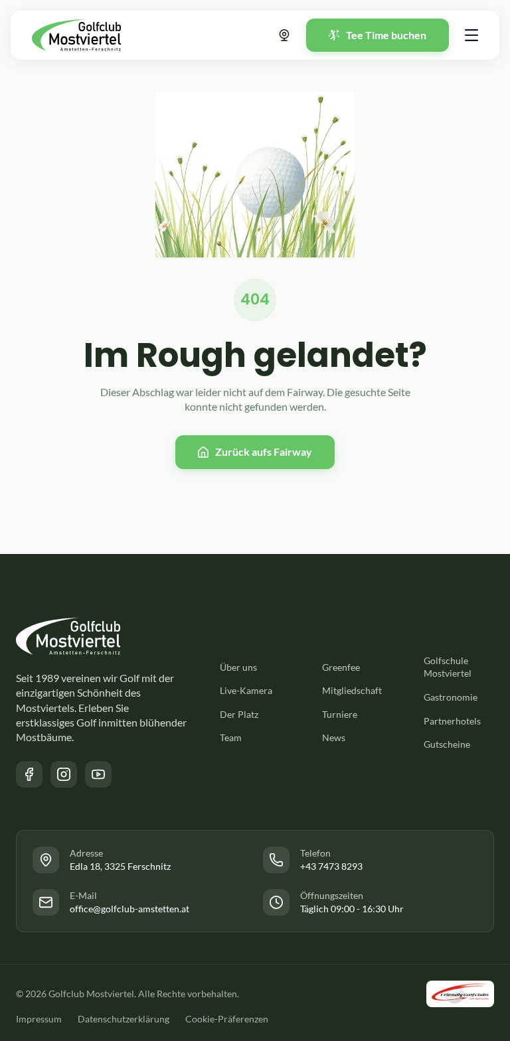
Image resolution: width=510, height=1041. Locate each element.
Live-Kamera (246, 690)
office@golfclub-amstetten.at (129, 908)
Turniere (339, 714)
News (333, 737)
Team (231, 737)
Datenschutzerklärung (123, 1018)
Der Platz (239, 714)
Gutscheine (447, 744)
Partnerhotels (452, 721)
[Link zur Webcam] (284, 35)
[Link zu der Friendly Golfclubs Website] (460, 994)
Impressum (39, 1018)
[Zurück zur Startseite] (76, 35)
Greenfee (341, 667)
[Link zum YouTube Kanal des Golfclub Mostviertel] (98, 774)
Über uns (238, 667)
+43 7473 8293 (331, 866)
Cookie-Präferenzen (226, 1018)
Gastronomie (450, 697)
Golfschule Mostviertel (447, 667)
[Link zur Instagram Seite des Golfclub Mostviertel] (63, 774)
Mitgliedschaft (352, 690)
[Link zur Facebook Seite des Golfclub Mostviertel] (29, 774)
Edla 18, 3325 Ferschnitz (120, 866)
